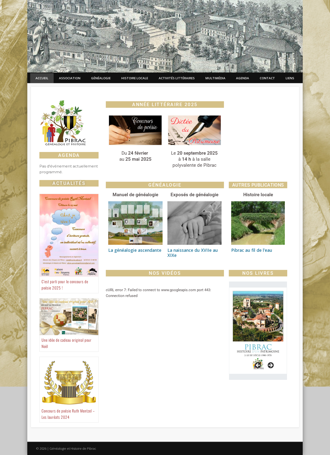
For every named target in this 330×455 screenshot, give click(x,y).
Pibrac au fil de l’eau (251, 250)
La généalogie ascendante (134, 250)
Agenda (242, 78)
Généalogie (101, 78)
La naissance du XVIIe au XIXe (192, 252)
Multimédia (215, 78)
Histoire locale (134, 78)
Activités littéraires (177, 78)
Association (69, 78)
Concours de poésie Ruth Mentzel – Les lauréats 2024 (68, 414)
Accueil (42, 78)
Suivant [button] (270, 365)
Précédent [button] (258, 365)
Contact (267, 78)
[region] (258, 331)
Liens (290, 78)
